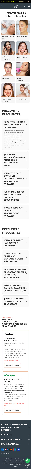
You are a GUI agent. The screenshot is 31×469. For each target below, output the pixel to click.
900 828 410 (21, 1)
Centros (28, 1)
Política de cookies (11, 459)
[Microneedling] (23, 90)
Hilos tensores (22, 36)
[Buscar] (21, 6)
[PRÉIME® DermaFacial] (8, 48)
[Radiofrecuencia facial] (8, 27)
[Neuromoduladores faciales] (8, 90)
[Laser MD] (8, 69)
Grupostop (7, 453)
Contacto (15, 466)
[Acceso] (25, 6)
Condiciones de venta (9, 461)
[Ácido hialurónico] (23, 69)
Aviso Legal (21, 459)
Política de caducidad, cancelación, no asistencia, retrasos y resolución (15, 463)
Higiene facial (22, 57)
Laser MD (5, 78)
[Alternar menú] (2, 6)
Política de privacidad (22, 461)
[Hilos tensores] (23, 27)
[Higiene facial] (23, 48)
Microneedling (22, 99)
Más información (12, 365)
